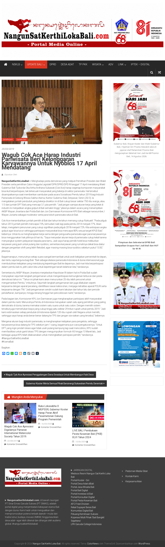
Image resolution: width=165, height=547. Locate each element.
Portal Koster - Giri (80, 480)
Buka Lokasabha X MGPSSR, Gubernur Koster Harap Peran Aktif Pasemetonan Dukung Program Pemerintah (53, 413)
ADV (110, 64)
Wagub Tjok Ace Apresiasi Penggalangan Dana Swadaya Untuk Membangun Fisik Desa (50, 374)
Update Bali (21, 139)
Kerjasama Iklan (134, 481)
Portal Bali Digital (79, 490)
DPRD (53, 64)
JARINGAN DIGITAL (90, 497)
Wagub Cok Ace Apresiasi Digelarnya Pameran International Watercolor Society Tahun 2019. (18, 431)
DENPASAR (8, 139)
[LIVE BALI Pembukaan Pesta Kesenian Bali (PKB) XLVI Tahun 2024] (88, 415)
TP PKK (83, 64)
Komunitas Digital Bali (82, 510)
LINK (121, 64)
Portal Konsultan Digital (83, 497)
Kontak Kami (132, 476)
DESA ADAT (67, 64)
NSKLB (16, 64)
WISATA (96, 64)
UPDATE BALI (34, 64)
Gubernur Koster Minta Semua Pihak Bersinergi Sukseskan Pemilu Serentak (64, 383)
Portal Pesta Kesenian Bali (84, 500)
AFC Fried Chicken (80, 504)
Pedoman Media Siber (137, 471)
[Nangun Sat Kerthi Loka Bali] (6, 64)
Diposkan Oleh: (10, 174)
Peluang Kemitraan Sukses (84, 514)
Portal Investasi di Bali (82, 493)
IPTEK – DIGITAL (140, 64)
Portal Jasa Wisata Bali (82, 487)
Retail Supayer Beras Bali (83, 507)
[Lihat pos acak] (159, 72)
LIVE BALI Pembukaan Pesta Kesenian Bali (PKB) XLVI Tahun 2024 (87, 434)
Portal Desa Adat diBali (82, 483)
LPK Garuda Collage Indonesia (86, 524)
